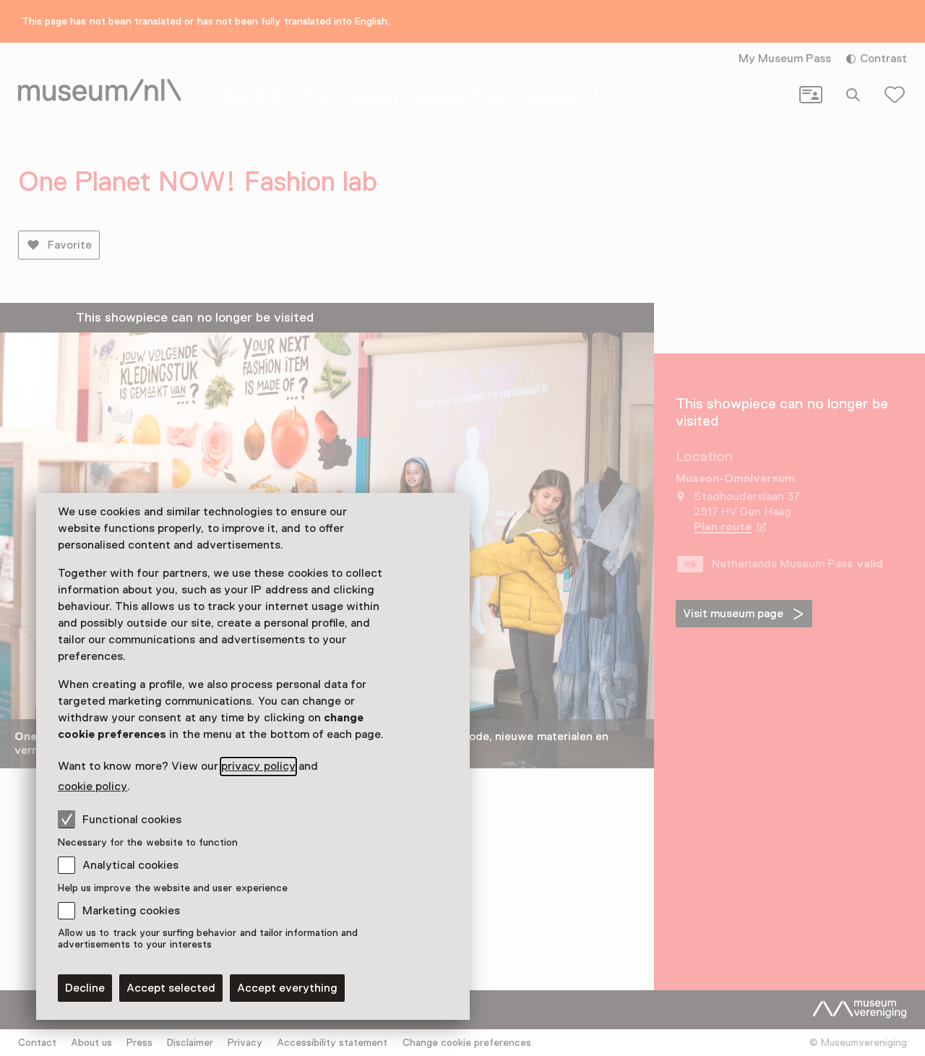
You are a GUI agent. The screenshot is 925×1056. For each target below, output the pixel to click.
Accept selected (170, 988)
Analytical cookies (130, 865)
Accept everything (287, 988)
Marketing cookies (131, 910)
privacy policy (258, 766)
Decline (85, 988)
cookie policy (92, 786)
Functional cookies (131, 819)
